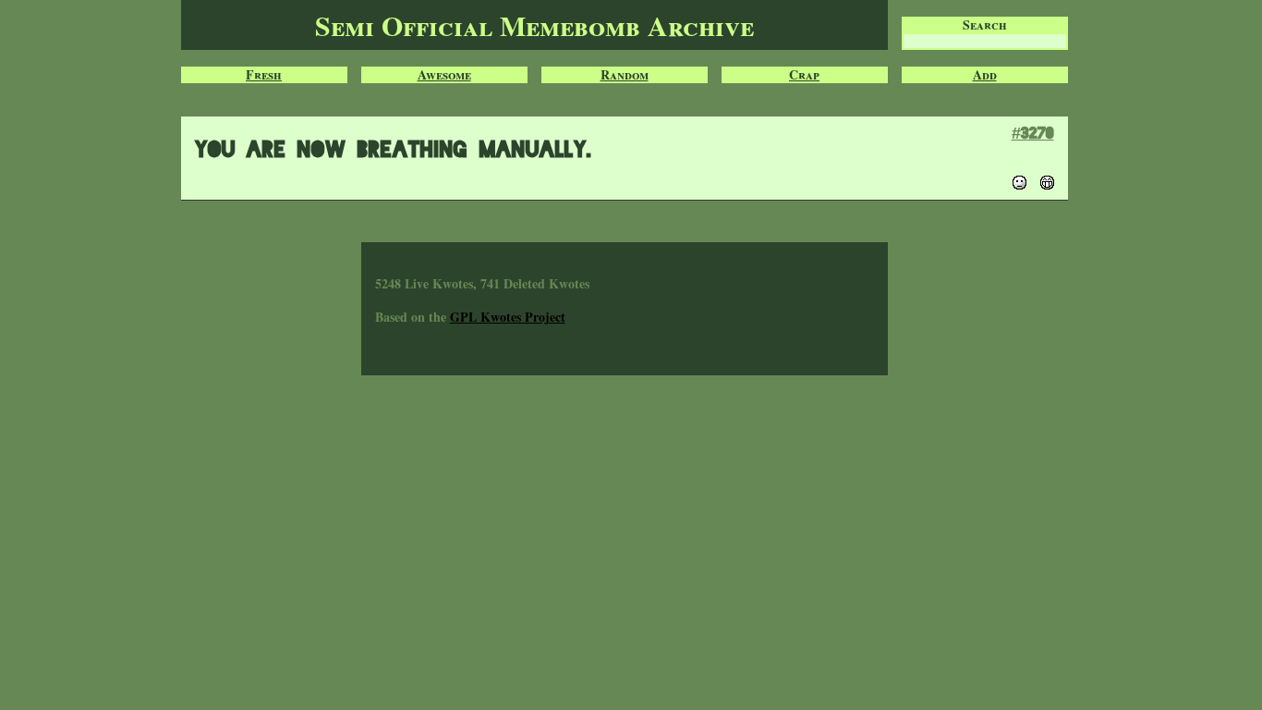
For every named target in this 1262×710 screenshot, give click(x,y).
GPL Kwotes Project (507, 316)
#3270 (1033, 133)
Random (625, 75)
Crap (804, 75)
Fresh (264, 75)
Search (985, 25)
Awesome (444, 75)
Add (985, 75)
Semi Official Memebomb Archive (534, 25)
